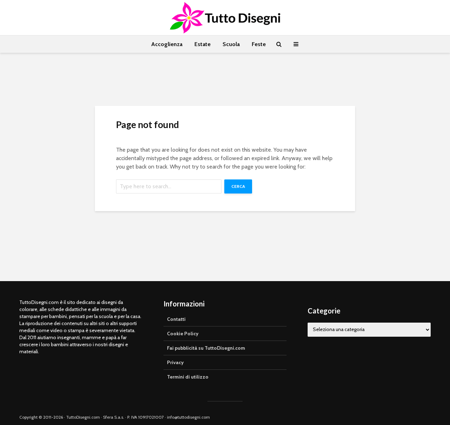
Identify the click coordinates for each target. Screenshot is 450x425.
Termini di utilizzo (187, 377)
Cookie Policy (183, 333)
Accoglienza (166, 44)
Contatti (176, 319)
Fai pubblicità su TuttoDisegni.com (206, 348)
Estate (202, 44)
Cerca (238, 186)
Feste (259, 44)
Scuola (231, 44)
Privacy (175, 362)
